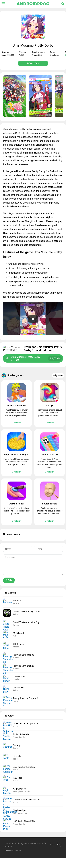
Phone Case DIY (49, 454)
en (58, 844)
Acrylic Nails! (16, 503)
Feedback (9, 851)
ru (51, 844)
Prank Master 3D (16, 405)
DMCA (18, 851)
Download (33, 63)
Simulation (54, 55)
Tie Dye (50, 405)
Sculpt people (49, 503)
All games (58, 375)
